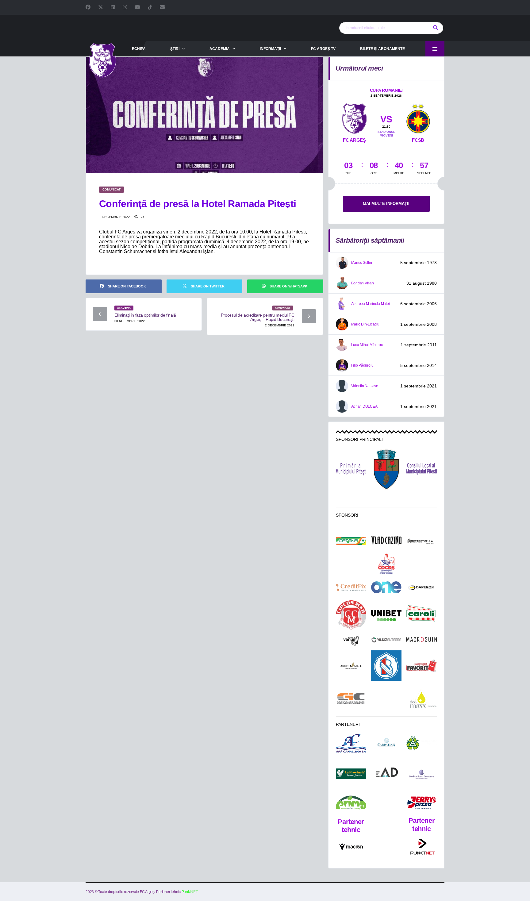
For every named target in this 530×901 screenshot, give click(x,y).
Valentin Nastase (364, 386)
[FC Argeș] (354, 117)
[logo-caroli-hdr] (421, 615)
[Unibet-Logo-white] (386, 615)
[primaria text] (351, 469)
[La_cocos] (386, 563)
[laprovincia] (351, 773)
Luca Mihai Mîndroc (367, 345)
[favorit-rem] (421, 666)
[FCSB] (418, 117)
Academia (219, 49)
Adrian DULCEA (364, 406)
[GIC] (351, 698)
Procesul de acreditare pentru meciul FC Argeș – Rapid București (257, 317)
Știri (174, 49)
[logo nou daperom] (421, 587)
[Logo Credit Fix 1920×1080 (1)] (351, 587)
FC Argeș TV (323, 49)
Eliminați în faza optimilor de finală (145, 315)
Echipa (139, 49)
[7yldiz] (386, 640)
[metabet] (421, 541)
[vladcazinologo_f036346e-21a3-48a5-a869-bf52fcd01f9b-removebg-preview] (386, 540)
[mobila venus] (351, 641)
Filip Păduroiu (362, 365)
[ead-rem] (386, 773)
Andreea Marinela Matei (370, 304)
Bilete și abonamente (382, 49)
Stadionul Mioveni (386, 133)
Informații (270, 49)
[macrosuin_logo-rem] (421, 640)
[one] (386, 587)
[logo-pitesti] (386, 469)
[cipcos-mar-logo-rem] (351, 615)
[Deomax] (421, 698)
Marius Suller (361, 262)
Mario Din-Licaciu (365, 324)
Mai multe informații (386, 203)
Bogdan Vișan (362, 283)
